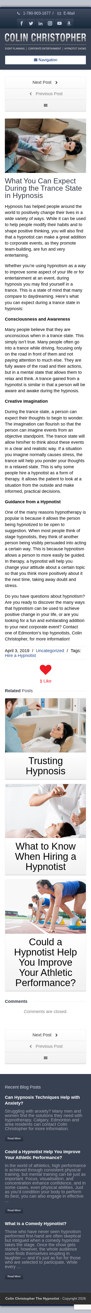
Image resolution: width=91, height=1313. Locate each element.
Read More (14, 1138)
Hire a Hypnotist (20, 655)
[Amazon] (69, 23)
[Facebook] (21, 23)
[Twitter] (31, 23)
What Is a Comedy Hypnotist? (35, 1223)
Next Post (43, 82)
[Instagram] (50, 23)
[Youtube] (59, 23)
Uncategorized (50, 650)
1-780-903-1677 (36, 13)
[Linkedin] (40, 23)
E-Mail (69, 13)
